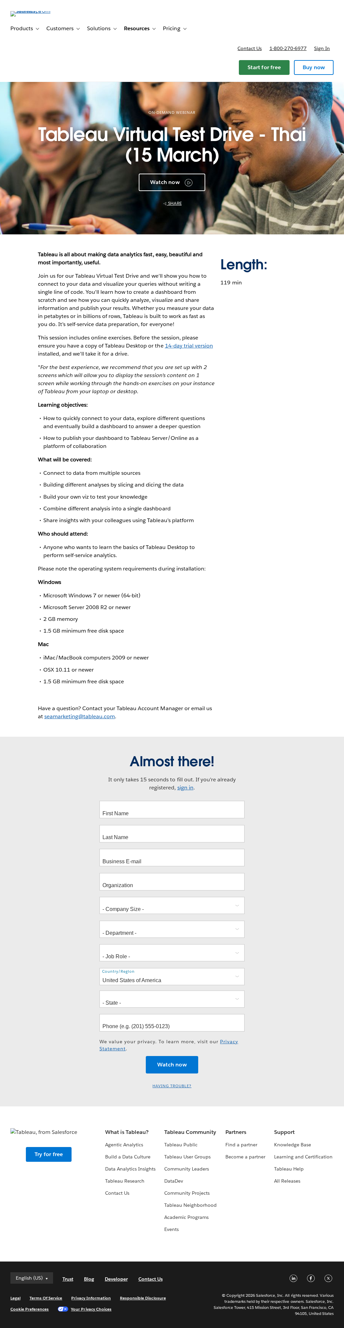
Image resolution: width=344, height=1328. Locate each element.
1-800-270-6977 (288, 48)
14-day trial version (189, 345)
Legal (15, 1298)
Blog (89, 1279)
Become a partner (245, 1157)
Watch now (165, 182)
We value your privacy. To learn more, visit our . (168, 1045)
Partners (235, 1132)
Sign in (322, 48)
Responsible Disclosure (143, 1298)
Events (171, 1229)
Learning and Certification (303, 1157)
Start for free (264, 67)
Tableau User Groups (187, 1157)
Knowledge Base (292, 1145)
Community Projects (187, 1193)
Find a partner (241, 1145)
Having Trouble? (172, 1086)
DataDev (173, 1181)
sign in (185, 787)
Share (174, 203)
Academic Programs (186, 1217)
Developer (116, 1279)
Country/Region (118, 971)
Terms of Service (46, 1298)
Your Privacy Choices (91, 1309)
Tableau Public (181, 1145)
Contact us (250, 48)
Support (284, 1132)
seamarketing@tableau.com (79, 716)
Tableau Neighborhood (190, 1205)
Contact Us (117, 1193)
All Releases (287, 1181)
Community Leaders (186, 1169)
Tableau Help (289, 1169)
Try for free (49, 1154)
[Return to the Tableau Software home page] (35, 10)
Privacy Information (91, 1298)
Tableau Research (124, 1181)
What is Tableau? (126, 1132)
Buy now (314, 67)
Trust (67, 1279)
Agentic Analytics (124, 1145)
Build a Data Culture (127, 1157)
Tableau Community (190, 1132)
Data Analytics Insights (130, 1169)
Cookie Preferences (29, 1309)
